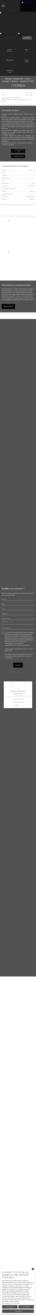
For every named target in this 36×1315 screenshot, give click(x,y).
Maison (8, 97)
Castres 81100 (16, 97)
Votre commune (6, 618)
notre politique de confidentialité (11, 1303)
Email (3, 609)
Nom (3, 604)
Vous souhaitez (4, 621)
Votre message (6, 628)
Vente (3, 97)
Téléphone (4, 613)
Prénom (4, 599)
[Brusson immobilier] (28, 6)
